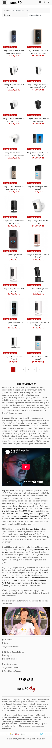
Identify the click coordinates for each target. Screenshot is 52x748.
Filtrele (7, 15)
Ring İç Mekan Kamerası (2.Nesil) (14, 358)
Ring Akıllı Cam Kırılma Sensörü (14, 580)
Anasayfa (7, 10)
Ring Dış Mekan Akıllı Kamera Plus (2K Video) (14, 222)
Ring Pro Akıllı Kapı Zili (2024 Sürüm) (38, 358)
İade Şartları (9, 655)
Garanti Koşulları (11, 659)
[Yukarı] (47, 744)
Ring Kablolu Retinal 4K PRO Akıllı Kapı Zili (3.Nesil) (14, 188)
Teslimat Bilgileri (10, 664)
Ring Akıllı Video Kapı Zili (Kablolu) (14, 324)
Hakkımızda (8, 640)
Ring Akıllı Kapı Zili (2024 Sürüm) (14, 256)
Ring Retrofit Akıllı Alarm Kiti (31, 575)
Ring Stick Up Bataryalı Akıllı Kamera (14, 290)
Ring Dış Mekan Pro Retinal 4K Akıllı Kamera (38, 120)
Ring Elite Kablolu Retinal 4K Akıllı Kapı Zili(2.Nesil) (38, 52)
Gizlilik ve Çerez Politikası (14, 652)
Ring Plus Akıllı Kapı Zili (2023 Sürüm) (38, 188)
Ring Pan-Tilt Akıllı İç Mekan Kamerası (38, 290)
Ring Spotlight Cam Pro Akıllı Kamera (38, 222)
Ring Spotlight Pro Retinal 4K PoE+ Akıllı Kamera (14, 86)
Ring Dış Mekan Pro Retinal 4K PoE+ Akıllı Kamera (14, 120)
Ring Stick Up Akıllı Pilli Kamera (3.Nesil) (38, 324)
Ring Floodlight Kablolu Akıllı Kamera (25, 519)
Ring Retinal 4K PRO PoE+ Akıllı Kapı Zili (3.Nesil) (38, 154)
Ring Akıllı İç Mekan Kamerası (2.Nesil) (38, 256)
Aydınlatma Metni (11, 646)
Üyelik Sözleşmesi (11, 667)
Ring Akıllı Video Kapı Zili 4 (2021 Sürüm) (18, 511)
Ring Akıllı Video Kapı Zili (11, 490)
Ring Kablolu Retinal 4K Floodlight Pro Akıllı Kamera (14, 154)
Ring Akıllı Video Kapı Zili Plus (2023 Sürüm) (25, 512)
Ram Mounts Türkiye (12, 671)
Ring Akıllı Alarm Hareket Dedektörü (25, 578)
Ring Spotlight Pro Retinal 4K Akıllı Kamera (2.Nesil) (38, 86)
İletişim (7, 643)
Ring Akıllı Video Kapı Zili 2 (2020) (33, 516)
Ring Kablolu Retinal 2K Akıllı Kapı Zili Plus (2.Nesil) (14, 52)
